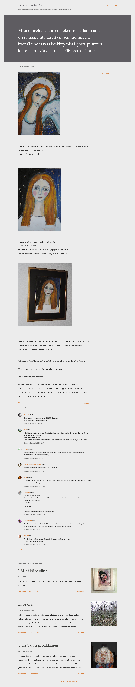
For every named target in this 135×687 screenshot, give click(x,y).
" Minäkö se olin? (32, 570)
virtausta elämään (30, 5)
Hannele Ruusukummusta (32, 464)
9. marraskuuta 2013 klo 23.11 (34, 423)
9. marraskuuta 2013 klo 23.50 (34, 443)
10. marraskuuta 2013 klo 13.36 (34, 486)
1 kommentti (33, 591)
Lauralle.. (26, 604)
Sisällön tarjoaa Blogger (68, 681)
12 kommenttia (33, 673)
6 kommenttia (33, 632)
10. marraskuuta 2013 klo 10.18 (34, 471)
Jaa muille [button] (106, 74)
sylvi (25, 430)
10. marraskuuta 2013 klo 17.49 (34, 529)
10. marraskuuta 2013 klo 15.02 (34, 514)
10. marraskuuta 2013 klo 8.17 (34, 458)
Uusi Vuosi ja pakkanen (38, 645)
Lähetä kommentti (24, 550)
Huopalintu (28, 520)
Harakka (27, 414)
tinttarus (27, 492)
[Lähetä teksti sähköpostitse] (19, 403)
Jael (25, 477)
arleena (26, 535)
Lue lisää (80, 591)
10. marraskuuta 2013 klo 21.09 (34, 544)
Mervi (26, 449)
